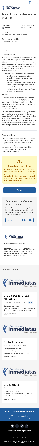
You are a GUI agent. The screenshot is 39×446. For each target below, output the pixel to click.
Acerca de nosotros (19, 437)
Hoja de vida (27, 220)
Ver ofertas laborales (19, 416)
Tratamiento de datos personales (19, 431)
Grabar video (12, 220)
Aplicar (19, 190)
